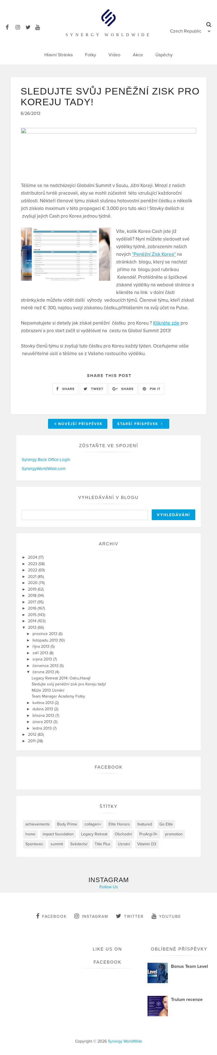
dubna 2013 (43, 709)
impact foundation (58, 834)
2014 (33, 621)
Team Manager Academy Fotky (58, 696)
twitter (134, 916)
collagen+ (92, 824)
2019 (33, 589)
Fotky (90, 55)
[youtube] (39, 26)
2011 (32, 741)
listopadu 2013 (45, 640)
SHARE (68, 389)
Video (114, 55)
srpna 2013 (42, 659)
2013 (33, 627)
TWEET (96, 389)
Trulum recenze (187, 999)
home (30, 834)
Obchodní (123, 834)
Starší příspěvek (138, 424)
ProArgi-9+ (148, 834)
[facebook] (10, 26)
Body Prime (67, 824)
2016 (33, 608)
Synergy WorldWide (125, 1041)
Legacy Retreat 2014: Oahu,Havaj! (61, 678)
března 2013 (43, 715)
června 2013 (43, 672)
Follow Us (108, 886)
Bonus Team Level (189, 966)
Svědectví (78, 844)
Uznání (124, 844)
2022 (33, 570)
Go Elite (166, 824)
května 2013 (43, 702)
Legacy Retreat (94, 834)
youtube (170, 916)
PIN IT (154, 389)
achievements (37, 824)
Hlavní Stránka (58, 55)
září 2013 (40, 653)
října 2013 (41, 646)
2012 (33, 734)
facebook (54, 916)
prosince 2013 (45, 633)
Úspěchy (164, 55)
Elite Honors (119, 824)
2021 (33, 576)
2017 (32, 602)
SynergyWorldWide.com (44, 468)
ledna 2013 (42, 728)
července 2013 (46, 665)
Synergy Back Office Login (46, 459)
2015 (33, 614)
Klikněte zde (166, 323)
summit (57, 844)
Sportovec (34, 844)
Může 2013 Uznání (48, 690)
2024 (33, 557)
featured (144, 824)
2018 (33, 595)
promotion (174, 834)
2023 (33, 563)
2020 (33, 582)
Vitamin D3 (146, 844)
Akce (138, 55)
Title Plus (102, 844)
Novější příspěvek (80, 424)
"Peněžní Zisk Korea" (154, 254)
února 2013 (42, 721)
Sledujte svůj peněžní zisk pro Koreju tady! (69, 684)
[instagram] (20, 26)
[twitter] (29, 26)
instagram (95, 916)
